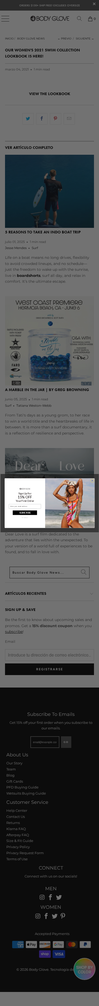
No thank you (25, 517)
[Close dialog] (92, 480)
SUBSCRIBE (24, 512)
